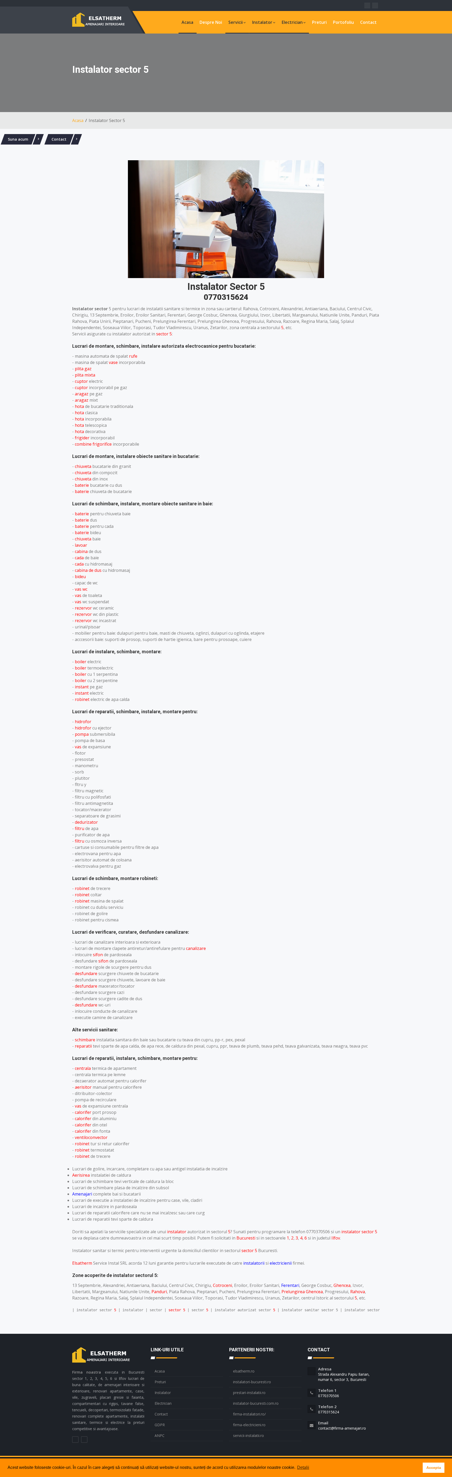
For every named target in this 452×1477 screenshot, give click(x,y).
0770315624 (226, 297)
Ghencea (342, 1285)
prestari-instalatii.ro (249, 1392)
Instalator (262, 22)
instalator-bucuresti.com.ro (256, 1403)
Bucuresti (245, 1238)
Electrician (292, 22)
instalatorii (253, 1263)
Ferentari (290, 1285)
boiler (80, 662)
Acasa (187, 22)
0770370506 (328, 1395)
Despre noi (211, 22)
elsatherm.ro (244, 1371)
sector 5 (164, 334)
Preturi (319, 22)
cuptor (81, 381)
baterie (82, 485)
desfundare (86, 973)
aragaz (81, 394)
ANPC (160, 1435)
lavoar (81, 545)
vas (78, 595)
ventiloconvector (91, 1137)
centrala (83, 1068)
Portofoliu (343, 22)
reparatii (83, 1046)
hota (79, 406)
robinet (82, 699)
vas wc (81, 589)
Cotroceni (222, 1285)
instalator (176, 1232)
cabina (81, 551)
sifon (98, 955)
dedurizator (86, 822)
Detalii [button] (303, 1467)
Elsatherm (82, 1263)
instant (82, 687)
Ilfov (335, 1238)
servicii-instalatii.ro (248, 1435)
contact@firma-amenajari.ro (342, 1428)
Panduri (159, 1292)
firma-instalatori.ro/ (249, 1414)
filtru (79, 828)
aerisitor (83, 1087)
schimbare (85, 1040)
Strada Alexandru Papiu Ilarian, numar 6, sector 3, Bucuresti (344, 1377)
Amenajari (82, 1194)
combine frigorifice (93, 444)
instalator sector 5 (359, 1232)
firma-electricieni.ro (249, 1424)
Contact (368, 22)
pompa (82, 734)
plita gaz (83, 369)
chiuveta (83, 466)
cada (79, 558)
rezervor (83, 608)
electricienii (281, 1263)
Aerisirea (81, 1175)
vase (113, 362)
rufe (133, 356)
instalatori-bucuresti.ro (252, 1381)
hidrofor (83, 721)
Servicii (235, 22)
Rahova (357, 1292)
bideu (80, 576)
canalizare (196, 948)
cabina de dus (88, 570)
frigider (82, 438)
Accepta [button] (433, 1467)
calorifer (83, 1112)
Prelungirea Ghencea (302, 1292)
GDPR (160, 1424)
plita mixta (85, 375)
